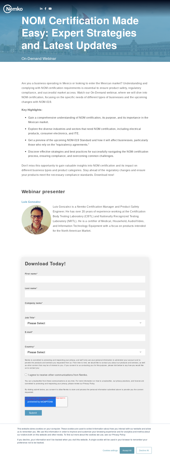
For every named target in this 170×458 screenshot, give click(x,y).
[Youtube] (50, 8)
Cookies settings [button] (110, 450)
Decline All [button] (144, 450)
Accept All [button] (127, 450)
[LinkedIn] (41, 8)
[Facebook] (45, 8)
